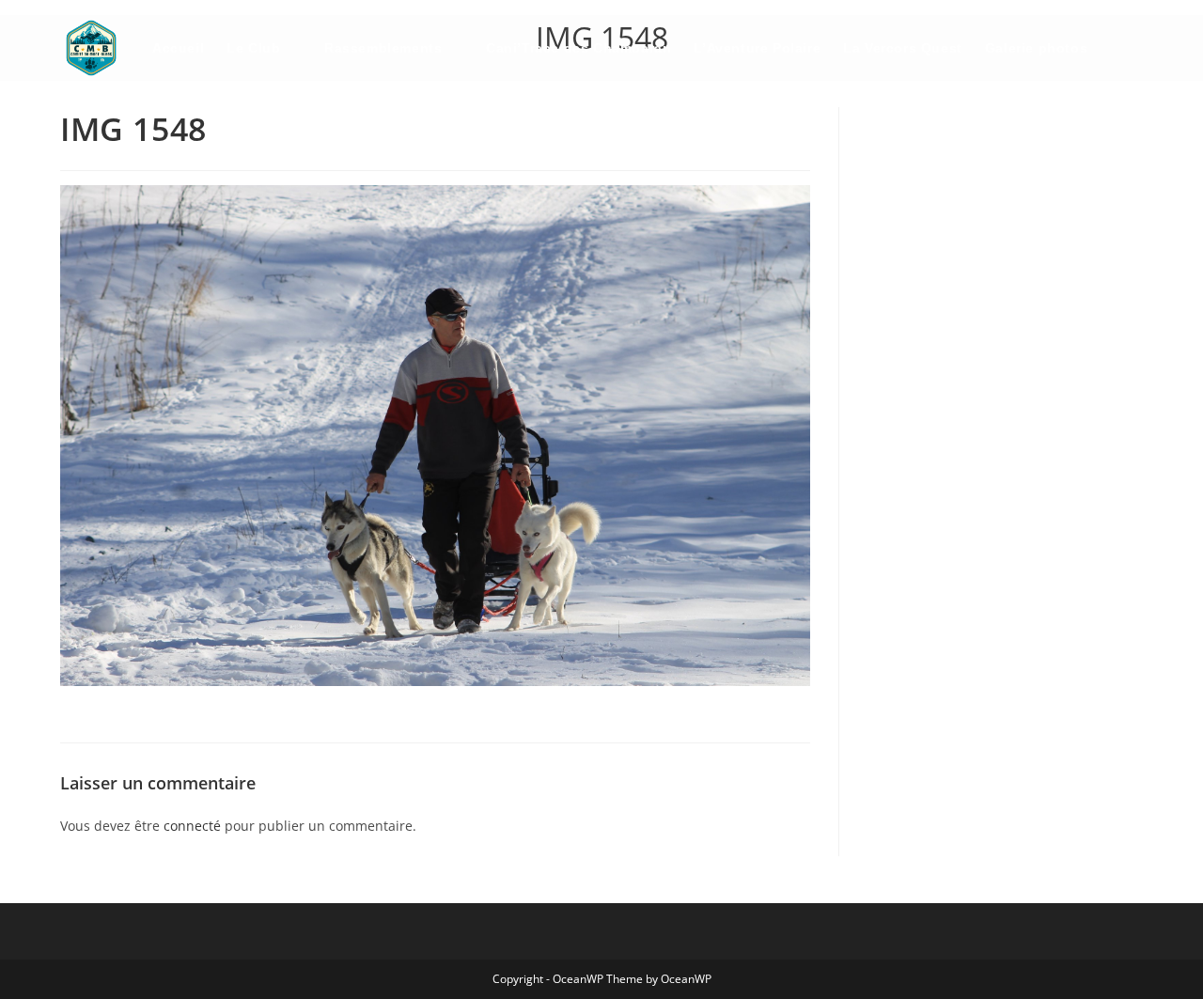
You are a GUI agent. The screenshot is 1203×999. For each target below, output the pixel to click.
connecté (192, 826)
